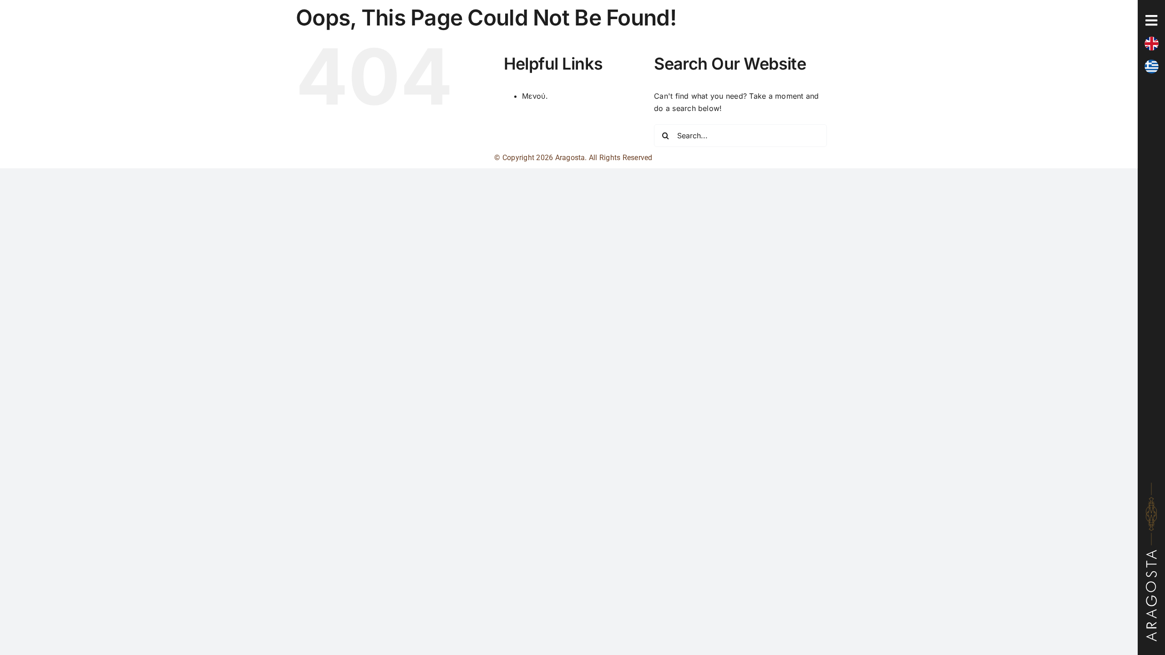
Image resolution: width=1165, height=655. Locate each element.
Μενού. (535, 96)
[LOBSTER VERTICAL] (1151, 486)
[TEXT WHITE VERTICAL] (1151, 553)
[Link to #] (1151, 20)
